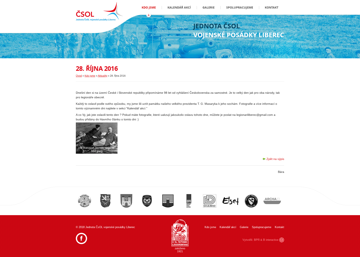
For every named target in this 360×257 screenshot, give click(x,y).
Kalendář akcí (179, 7)
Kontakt (271, 7)
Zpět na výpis (275, 159)
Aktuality (102, 75)
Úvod (79, 75)
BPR (257, 239)
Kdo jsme (149, 7)
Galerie (208, 7)
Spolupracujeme (239, 7)
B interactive (270, 239)
